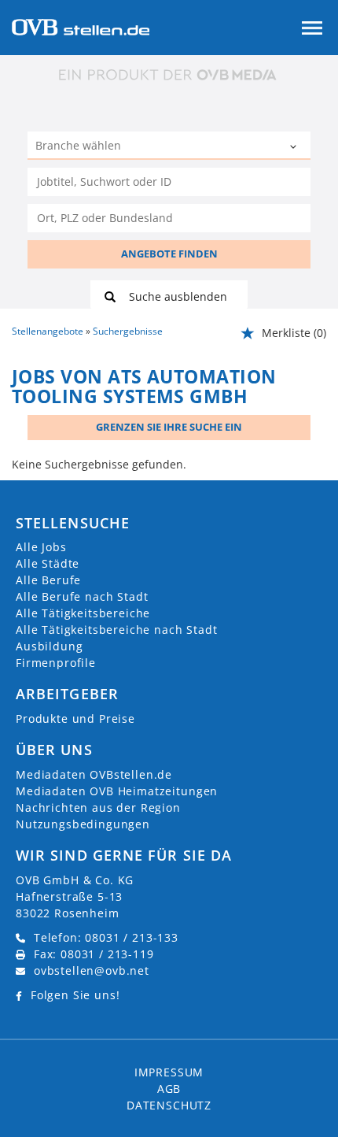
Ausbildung (49, 646)
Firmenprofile (56, 662)
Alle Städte (47, 563)
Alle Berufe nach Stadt (82, 596)
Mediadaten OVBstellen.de (94, 774)
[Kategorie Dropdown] (294, 147)
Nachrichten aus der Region (98, 807)
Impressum (169, 1072)
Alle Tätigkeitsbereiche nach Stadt (117, 629)
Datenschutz (169, 1105)
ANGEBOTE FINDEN (169, 253)
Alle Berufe (48, 579)
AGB (169, 1088)
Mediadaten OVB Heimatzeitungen (117, 790)
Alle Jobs (41, 546)
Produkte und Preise (75, 718)
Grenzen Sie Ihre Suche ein (169, 427)
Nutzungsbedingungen (83, 824)
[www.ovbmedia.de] (169, 74)
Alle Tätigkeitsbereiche (83, 613)
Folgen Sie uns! (75, 994)
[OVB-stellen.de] (80, 25)
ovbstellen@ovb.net (91, 970)
